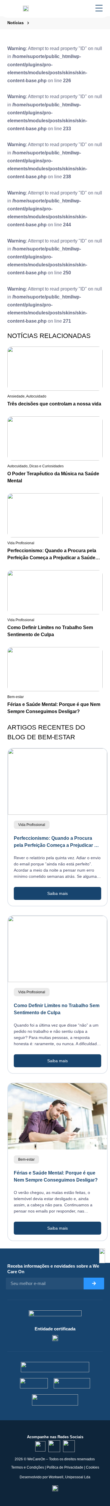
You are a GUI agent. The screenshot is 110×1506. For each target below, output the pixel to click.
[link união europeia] (55, 1400)
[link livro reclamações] (55, 1487)
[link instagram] (54, 1446)
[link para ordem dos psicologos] (55, 1337)
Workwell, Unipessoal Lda (69, 1477)
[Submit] (94, 1283)
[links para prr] (34, 1383)
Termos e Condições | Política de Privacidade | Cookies (55, 1467)
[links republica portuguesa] (72, 1383)
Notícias (15, 22)
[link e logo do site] (26, 8)
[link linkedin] (40, 1446)
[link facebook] (69, 1446)
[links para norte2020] (55, 1367)
